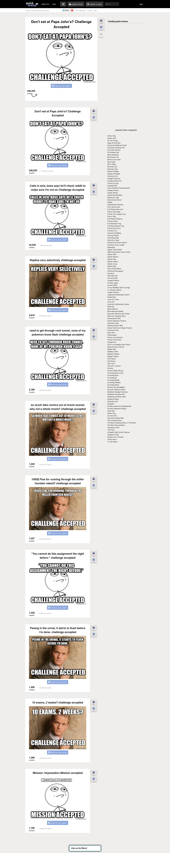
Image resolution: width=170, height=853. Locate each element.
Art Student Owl (113, 152)
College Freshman (113, 178)
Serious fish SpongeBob (116, 387)
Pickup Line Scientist (115, 337)
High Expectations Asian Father (118, 252)
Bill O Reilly (111, 164)
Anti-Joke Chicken (114, 150)
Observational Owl (114, 318)
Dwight (109, 202)
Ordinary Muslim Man (115, 325)
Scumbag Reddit (113, 380)
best (54, 4)
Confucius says (113, 183)
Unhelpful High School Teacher (118, 432)
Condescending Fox (114, 181)
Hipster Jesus (112, 264)
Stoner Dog (111, 413)
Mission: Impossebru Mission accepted (58, 773)
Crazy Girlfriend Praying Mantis (118, 188)
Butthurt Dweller (113, 171)
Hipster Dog (111, 259)
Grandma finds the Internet (117, 242)
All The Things (112, 140)
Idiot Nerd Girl (112, 275)
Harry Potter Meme (114, 268)
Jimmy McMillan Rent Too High (118, 287)
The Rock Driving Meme (116, 425)
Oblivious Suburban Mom (116, 316)
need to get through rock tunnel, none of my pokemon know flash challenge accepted (58, 332)
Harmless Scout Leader (115, 245)
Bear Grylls (111, 162)
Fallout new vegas (113, 211)
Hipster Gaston (112, 261)
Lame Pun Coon (113, 299)
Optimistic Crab (113, 323)
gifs (95, 10)
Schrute (110, 368)
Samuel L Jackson (114, 366)
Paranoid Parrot (113, 330)
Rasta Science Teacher (115, 347)
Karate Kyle (111, 297)
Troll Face (110, 430)
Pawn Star (111, 332)
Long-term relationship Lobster (118, 304)
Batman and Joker (114, 159)
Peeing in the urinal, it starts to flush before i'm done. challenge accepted (57, 630)
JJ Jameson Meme (114, 290)
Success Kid (112, 415)
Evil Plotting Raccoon (115, 209)
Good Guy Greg (113, 240)
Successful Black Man (115, 418)
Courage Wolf (112, 185)
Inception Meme (113, 280)
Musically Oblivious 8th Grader (118, 313)
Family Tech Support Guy (116, 214)
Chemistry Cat (112, 176)
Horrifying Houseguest (115, 271)
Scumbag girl (112, 377)
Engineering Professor (115, 204)
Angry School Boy (113, 143)
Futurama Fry (112, 230)
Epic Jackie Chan (113, 207)
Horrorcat (110, 273)
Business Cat (112, 166)
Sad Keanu (111, 361)
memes (90, 10)
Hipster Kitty (111, 266)
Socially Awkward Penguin (116, 408)
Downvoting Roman (114, 200)
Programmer (111, 342)
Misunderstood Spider (115, 311)
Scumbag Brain (112, 375)
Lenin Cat (110, 302)
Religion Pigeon (113, 356)
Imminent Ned (112, 278)
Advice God (111, 138)
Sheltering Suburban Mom (116, 396)
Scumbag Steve (113, 385)
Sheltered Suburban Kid (115, 394)
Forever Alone (112, 221)
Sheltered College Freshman (117, 392)
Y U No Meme (112, 441)
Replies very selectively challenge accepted (57, 260)
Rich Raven (111, 358)
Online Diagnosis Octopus (116, 321)
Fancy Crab (111, 216)
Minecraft (110, 306)
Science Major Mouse (115, 370)
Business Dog (112, 169)
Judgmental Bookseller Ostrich (118, 294)
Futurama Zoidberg (114, 233)
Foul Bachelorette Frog (115, 226)
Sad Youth (111, 363)
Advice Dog (111, 136)
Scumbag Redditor (114, 382)
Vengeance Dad (113, 434)
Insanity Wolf (112, 285)
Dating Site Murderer (114, 195)
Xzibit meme (111, 439)
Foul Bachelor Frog (114, 223)
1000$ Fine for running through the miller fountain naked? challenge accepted (57, 481)
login (141, 4)
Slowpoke (110, 404)
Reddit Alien (111, 349)
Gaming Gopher (113, 235)
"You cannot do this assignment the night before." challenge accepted (57, 556)
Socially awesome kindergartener (119, 406)
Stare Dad (111, 411)
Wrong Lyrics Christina (115, 437)
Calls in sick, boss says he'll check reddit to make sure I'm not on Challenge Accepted (57, 188)
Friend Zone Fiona (113, 228)
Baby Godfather (113, 155)
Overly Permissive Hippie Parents (119, 328)
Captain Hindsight (113, 173)
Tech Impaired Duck (114, 420)
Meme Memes (112, 309)
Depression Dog (113, 197)
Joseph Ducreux (113, 292)
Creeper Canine (112, 190)
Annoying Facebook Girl (116, 147)
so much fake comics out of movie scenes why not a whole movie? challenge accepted (58, 407)
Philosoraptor (112, 335)
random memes (63, 4)
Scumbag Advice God (115, 373)
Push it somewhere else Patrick (118, 344)
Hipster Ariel (111, 254)
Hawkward (111, 247)
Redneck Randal (113, 354)
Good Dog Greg (113, 238)
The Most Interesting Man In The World (121, 423)
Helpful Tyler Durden (114, 249)
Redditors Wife (112, 351)
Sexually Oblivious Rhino (116, 389)
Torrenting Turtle (113, 427)
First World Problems (115, 219)
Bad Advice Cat (113, 157)
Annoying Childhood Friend (117, 145)
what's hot (45, 4)
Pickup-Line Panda (114, 340)
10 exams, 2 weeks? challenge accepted (57, 702)
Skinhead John (112, 401)
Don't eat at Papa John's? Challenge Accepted (58, 113)
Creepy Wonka (112, 192)
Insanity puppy (112, 283)
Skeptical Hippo (113, 399)
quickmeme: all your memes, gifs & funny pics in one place (32, 4)
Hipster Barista (112, 257)
